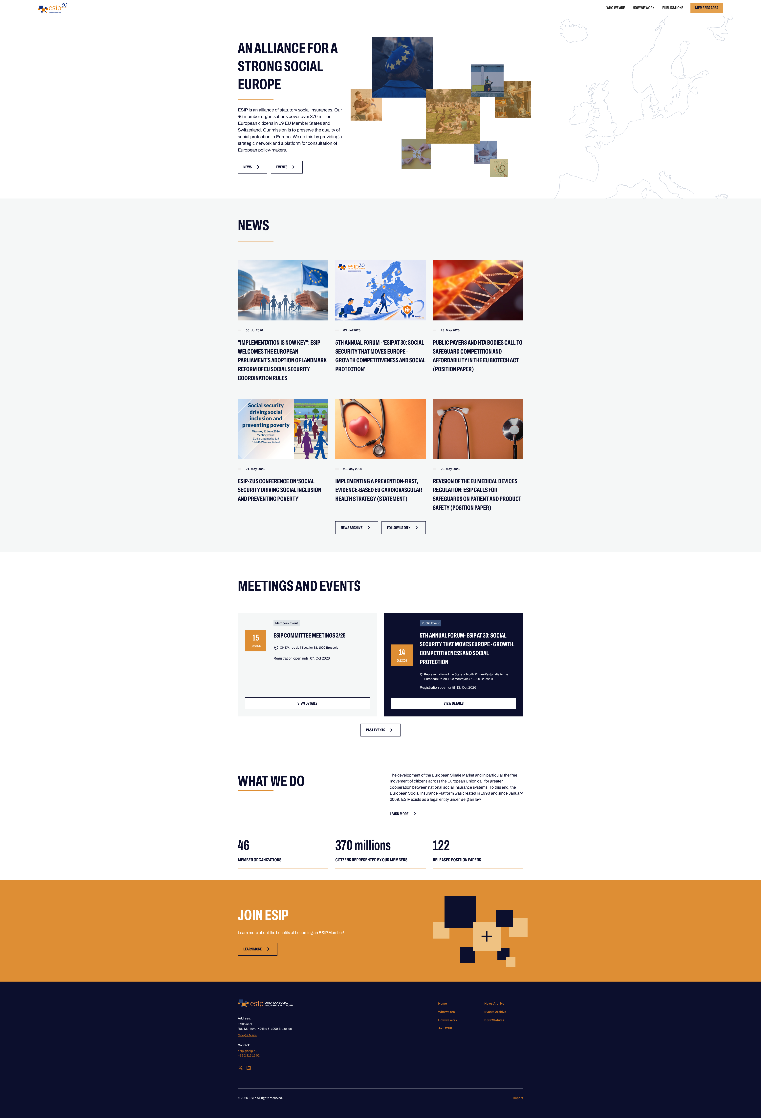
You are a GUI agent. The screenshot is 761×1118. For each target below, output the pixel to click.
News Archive (494, 1003)
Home (442, 1003)
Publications (672, 8)
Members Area (706, 8)
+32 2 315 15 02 (249, 1055)
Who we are (615, 8)
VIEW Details (307, 703)
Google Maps (247, 1035)
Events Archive (495, 1011)
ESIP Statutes (494, 1020)
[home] (52, 8)
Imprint (518, 1098)
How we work (643, 8)
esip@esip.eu (247, 1051)
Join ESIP (445, 1028)
